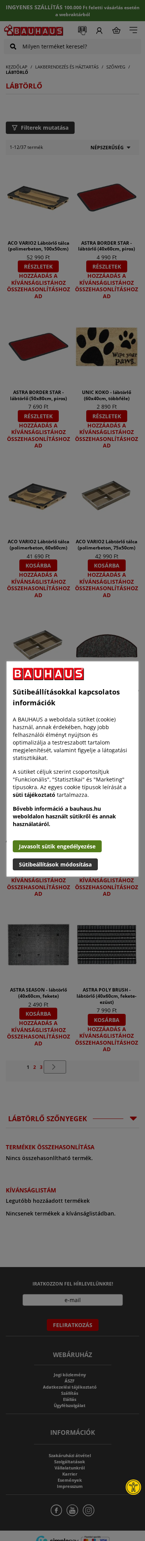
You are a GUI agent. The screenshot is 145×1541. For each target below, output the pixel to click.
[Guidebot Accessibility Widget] (133, 1487)
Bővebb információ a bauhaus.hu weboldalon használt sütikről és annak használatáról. (64, 816)
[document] (72, 769)
